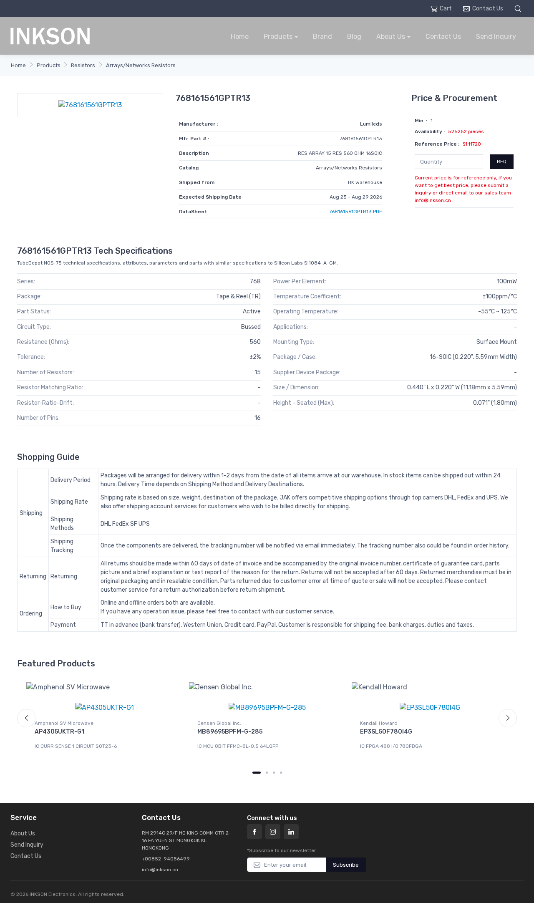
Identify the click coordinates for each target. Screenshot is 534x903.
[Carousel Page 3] (274, 773)
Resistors (83, 65)
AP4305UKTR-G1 (59, 731)
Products (278, 36)
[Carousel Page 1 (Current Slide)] (256, 773)
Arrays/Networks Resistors (141, 65)
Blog (354, 36)
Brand (322, 36)
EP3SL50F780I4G (386, 731)
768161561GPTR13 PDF (355, 211)
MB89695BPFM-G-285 (229, 731)
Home (240, 36)
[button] (519, 8)
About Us (390, 36)
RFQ (501, 161)
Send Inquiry (496, 36)
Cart (446, 8)
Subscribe (346, 865)
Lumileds (371, 124)
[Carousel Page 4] (281, 773)
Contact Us (487, 8)
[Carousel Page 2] (267, 773)
